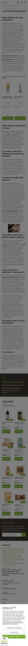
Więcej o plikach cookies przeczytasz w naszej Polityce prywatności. (13, 623)
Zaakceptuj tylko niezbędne (14, 627)
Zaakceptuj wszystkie (14, 636)
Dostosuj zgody (14, 632)
